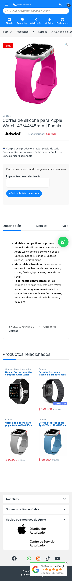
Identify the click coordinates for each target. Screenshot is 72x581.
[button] (66, 44)
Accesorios (22, 31)
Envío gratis (62, 23)
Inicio (5, 31)
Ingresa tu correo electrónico (24, 176)
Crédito (49, 23)
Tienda (9, 23)
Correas (42, 31)
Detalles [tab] (41, 226)
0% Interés (35, 23)
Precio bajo (22, 23)
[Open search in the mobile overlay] (36, 10)
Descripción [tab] (12, 226)
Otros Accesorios (22, 369)
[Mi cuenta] (60, 4)
